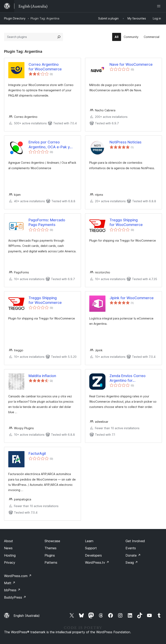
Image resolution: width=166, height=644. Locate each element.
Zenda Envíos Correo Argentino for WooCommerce (128, 378)
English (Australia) (27, 616)
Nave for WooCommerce (131, 64)
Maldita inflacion (42, 376)
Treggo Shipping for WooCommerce (126, 222)
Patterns (51, 562)
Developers (93, 555)
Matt (9, 583)
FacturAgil (37, 453)
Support (91, 548)
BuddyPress (15, 597)
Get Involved (135, 541)
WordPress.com (18, 576)
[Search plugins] (59, 37)
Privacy (9, 562)
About (8, 541)
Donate (133, 555)
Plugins (50, 555)
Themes (50, 548)
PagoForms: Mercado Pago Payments (47, 222)
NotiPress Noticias (126, 142)
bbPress (12, 590)
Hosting (10, 555)
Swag (132, 562)
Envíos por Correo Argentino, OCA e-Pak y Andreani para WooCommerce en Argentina (49, 144)
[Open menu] (159, 6)
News (8, 548)
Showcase (52, 541)
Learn (89, 541)
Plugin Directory (15, 18)
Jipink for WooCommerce (132, 298)
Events (131, 548)
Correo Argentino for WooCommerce (45, 66)
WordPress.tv (97, 562)
